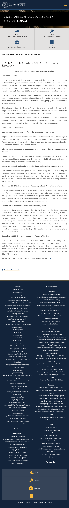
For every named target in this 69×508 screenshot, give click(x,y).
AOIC (51, 425)
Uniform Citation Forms (51, 350)
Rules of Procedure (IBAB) (18, 458)
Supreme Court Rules (18, 436)
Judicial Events (17, 394)
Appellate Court (17, 327)
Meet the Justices (18, 292)
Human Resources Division (51, 444)
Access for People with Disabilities (17, 392)
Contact (51, 457)
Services (51, 292)
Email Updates (38, 502)
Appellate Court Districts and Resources (18, 359)
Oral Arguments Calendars (18, 349)
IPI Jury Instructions (17, 450)
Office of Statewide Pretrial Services (18, 421)
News (3, 54)
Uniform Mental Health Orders (51, 334)
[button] (65, 4)
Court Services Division (51, 441)
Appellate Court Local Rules (17, 357)
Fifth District (18, 343)
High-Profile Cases (17, 400)
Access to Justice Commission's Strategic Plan (51, 406)
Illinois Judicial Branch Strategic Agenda (51, 396)
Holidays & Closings (18, 410)
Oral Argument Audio (17, 351)
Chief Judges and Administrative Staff (17, 365)
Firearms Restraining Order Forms (51, 369)
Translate (20, 502)
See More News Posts (11, 270)
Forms (51, 329)
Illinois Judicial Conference (18, 418)
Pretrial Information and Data (17, 424)
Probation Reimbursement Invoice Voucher (51, 337)
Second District (17, 335)
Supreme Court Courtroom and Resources (18, 324)
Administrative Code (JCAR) (18, 455)
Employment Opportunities (17, 402)
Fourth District (17, 341)
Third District (18, 338)
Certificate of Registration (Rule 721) (18, 316)
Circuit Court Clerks (18, 367)
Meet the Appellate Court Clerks (17, 354)
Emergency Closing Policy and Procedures (51, 356)
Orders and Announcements (18, 297)
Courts (17, 287)
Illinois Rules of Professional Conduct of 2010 (18, 439)
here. (50, 258)
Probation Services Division (51, 454)
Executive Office (51, 427)
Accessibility (48, 502)
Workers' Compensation (17, 346)
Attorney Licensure (18, 314)
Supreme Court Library (18, 322)
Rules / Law (17, 434)
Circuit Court (17, 362)
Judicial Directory (17, 373)
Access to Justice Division (51, 430)
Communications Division (51, 435)
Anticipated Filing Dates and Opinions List (18, 303)
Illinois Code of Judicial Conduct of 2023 (18, 442)
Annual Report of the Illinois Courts (51, 388)
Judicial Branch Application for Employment (51, 348)
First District (17, 332)
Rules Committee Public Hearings (17, 311)
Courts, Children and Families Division (51, 438)
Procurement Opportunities (17, 408)
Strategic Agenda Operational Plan (51, 404)
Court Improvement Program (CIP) (51, 310)
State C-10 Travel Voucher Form (51, 345)
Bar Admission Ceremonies (51, 321)
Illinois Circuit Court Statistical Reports (51, 409)
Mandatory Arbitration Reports (51, 401)
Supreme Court (18, 289)
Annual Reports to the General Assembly (51, 398)
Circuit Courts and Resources (18, 386)
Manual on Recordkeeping (18, 384)
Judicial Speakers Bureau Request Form (51, 342)
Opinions (17, 429)
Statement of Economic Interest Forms (51, 316)
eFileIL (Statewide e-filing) (51, 300)
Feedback (28, 502)
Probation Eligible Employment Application (17, 405)
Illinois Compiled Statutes (17, 453)
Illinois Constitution (17, 463)
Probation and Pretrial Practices (51, 313)
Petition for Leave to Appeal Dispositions (17, 306)
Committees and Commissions (17, 308)
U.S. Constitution (51, 287)
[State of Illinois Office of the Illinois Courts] (14, 5)
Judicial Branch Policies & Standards (18, 416)
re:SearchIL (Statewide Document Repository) (51, 297)
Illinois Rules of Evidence (18, 444)
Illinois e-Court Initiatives (51, 294)
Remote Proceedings (17, 397)
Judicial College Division (51, 446)
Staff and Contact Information (17, 319)
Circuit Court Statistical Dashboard (17, 381)
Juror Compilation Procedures (18, 461)
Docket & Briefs (18, 295)
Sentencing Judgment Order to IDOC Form (51, 372)
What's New (51, 462)
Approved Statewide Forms (51, 332)
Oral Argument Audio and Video (18, 300)
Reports (51, 385)
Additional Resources (18, 389)
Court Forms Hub (51, 353)
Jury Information (18, 370)
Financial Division (51, 433)
